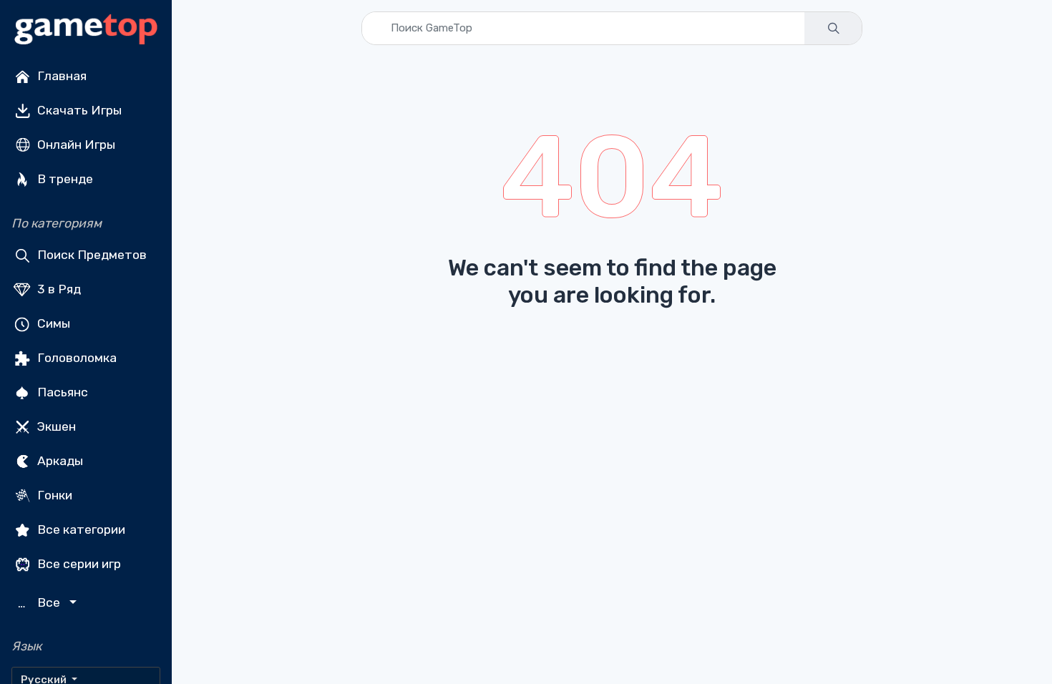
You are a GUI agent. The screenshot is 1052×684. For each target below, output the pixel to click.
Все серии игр (77, 564)
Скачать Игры (78, 110)
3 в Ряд (57, 289)
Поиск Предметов (90, 255)
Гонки (53, 495)
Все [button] (41, 602)
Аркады (58, 461)
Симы (52, 323)
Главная (60, 76)
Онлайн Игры (74, 144)
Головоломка (75, 358)
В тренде (63, 179)
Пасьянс (61, 392)
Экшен (55, 426)
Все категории (79, 529)
